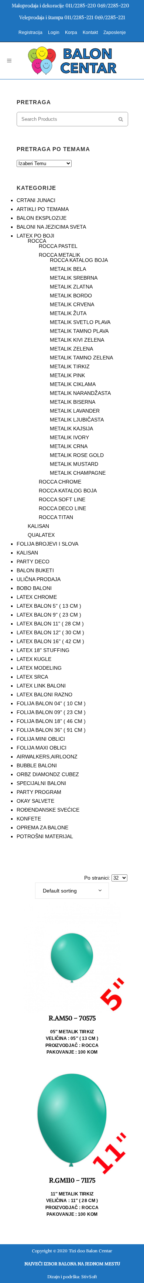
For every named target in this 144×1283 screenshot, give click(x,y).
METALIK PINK (67, 375)
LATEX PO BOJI (35, 236)
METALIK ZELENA (71, 349)
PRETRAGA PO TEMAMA (53, 149)
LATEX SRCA (32, 677)
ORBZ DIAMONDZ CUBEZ (48, 774)
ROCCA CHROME (60, 482)
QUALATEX (41, 535)
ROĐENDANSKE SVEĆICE (48, 810)
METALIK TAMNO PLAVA (79, 331)
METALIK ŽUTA (68, 313)
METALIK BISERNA (72, 402)
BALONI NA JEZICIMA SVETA (51, 227)
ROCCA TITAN (56, 517)
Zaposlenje (114, 32)
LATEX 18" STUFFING (43, 650)
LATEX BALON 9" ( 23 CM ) (49, 615)
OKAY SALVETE (35, 801)
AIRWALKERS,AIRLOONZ (47, 757)
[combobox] (72, 891)
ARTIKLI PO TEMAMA (43, 209)
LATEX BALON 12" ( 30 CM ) (50, 632)
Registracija (30, 32)
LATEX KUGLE (34, 659)
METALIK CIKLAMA (73, 384)
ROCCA (37, 241)
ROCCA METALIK (59, 255)
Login (53, 32)
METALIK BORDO (71, 295)
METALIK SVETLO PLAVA (80, 322)
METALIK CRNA (69, 446)
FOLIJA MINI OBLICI (41, 739)
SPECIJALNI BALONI (41, 783)
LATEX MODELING (39, 668)
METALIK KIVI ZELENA (77, 340)
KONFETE (29, 819)
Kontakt (90, 32)
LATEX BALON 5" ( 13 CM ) (49, 606)
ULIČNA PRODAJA (39, 579)
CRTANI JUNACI (36, 200)
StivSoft (89, 1276)
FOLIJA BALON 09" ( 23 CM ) (51, 712)
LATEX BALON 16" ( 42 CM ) (50, 641)
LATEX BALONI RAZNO (44, 694)
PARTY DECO (33, 561)
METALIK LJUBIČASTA (77, 420)
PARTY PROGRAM (39, 792)
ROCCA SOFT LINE (62, 499)
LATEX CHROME (37, 597)
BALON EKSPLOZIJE (41, 218)
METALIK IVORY (69, 437)
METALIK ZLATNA (71, 287)
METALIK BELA (68, 269)
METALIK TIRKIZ (70, 366)
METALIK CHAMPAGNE (78, 473)
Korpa (71, 32)
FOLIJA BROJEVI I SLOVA (47, 544)
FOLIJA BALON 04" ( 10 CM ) (51, 703)
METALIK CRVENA (72, 304)
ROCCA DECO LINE (62, 508)
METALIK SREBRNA (73, 278)
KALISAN (38, 526)
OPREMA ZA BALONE (42, 827)
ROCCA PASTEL (58, 246)
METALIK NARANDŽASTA (80, 393)
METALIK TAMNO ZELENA (81, 358)
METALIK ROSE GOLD (77, 455)
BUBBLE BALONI (37, 765)
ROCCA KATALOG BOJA (79, 260)
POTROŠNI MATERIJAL (45, 836)
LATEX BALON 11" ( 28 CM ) (50, 624)
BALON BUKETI (35, 570)
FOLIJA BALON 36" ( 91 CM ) (51, 730)
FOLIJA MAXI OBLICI (41, 748)
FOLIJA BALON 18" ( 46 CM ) (51, 721)
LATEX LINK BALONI (41, 686)
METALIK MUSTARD (74, 464)
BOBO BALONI (34, 588)
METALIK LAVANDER (75, 411)
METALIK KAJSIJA (71, 428)
